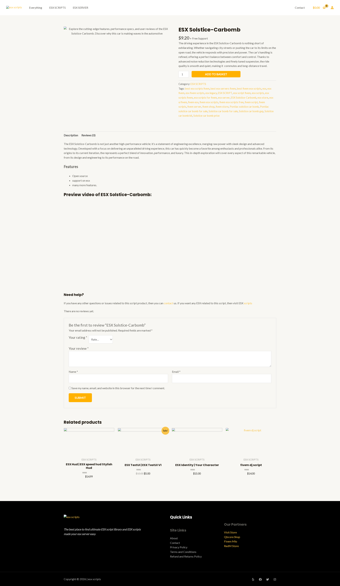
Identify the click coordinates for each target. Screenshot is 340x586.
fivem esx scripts (209, 102)
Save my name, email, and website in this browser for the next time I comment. (118, 388)
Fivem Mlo (230, 541)
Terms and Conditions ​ (183, 551)
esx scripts (258, 93)
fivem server (194, 106)
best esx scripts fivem (197, 88)
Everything (35, 7)
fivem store (222, 106)
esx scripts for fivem (205, 97)
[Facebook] (260, 579)
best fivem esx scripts (249, 88)
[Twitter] (267, 579)
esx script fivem (242, 93)
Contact (300, 7)
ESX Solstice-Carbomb (243, 97)
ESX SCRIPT (225, 93)
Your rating (78, 337)
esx (264, 88)
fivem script (251, 102)
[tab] (71, 135)
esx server (224, 97)
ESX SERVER (80, 7)
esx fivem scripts (195, 93)
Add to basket (216, 74)
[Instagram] (274, 579)
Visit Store (230, 532)
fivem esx (193, 102)
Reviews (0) (88, 135)
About (174, 538)
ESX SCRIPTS (57, 7)
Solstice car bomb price (206, 115)
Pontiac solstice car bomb (244, 106)
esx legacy (211, 93)
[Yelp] (253, 579)
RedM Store (231, 546)
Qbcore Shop (232, 537)
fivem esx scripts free (231, 102)
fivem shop (208, 106)
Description (71, 135)
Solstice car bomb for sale (223, 111)
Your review (79, 348)
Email (176, 371)
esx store (262, 97)
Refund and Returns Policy (186, 556)
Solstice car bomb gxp (251, 111)
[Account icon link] (332, 7)
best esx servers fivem (223, 88)
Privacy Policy (178, 547)
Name (73, 371)
